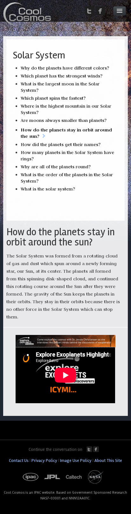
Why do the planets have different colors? (65, 68)
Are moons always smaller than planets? (64, 120)
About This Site (108, 460)
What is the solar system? (48, 189)
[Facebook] (100, 10)
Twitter (89, 449)
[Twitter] (89, 10)
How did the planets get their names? (60, 144)
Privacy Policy (44, 460)
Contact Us (19, 460)
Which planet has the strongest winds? (61, 76)
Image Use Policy (76, 460)
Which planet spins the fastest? (53, 98)
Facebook (96, 449)
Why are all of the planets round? (56, 167)
